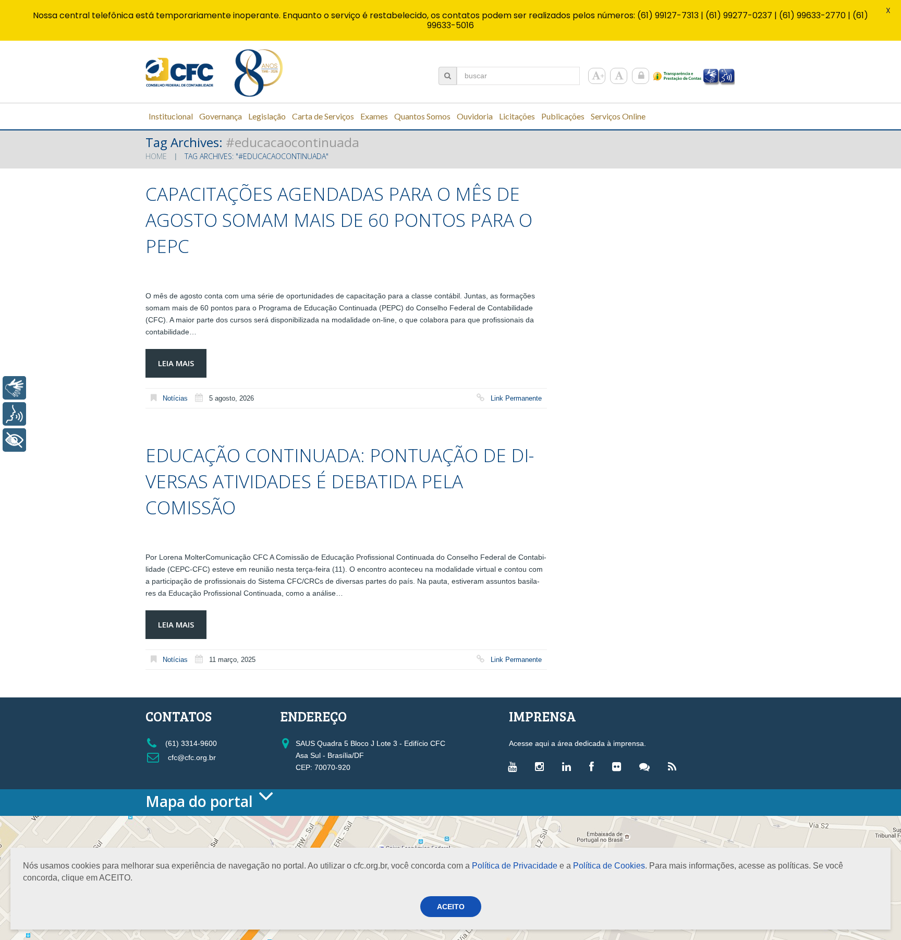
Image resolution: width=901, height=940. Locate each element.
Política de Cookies (609, 865)
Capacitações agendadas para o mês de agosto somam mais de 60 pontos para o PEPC (338, 220)
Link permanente (516, 398)
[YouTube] (514, 766)
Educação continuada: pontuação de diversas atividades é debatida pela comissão (339, 481)
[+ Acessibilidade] (14, 440)
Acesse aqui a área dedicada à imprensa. (577, 743)
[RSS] (674, 766)
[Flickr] (619, 766)
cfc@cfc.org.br (191, 757)
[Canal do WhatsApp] (647, 766)
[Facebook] (594, 766)
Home (156, 156)
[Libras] (14, 388)
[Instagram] (542, 766)
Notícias (175, 398)
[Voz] (14, 414)
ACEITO (451, 906)
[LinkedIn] (569, 766)
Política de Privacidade (514, 865)
